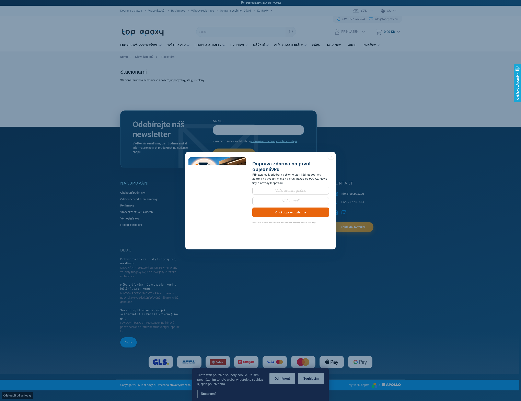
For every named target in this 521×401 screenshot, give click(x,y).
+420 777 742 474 (352, 201)
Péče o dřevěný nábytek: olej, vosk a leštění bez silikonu (148, 286)
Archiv (128, 342)
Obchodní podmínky (133, 192)
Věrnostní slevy (129, 218)
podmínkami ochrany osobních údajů (273, 141)
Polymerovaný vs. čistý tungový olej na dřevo (148, 261)
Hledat (290, 31)
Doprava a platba (131, 10)
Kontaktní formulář (353, 227)
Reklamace (178, 10)
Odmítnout (282, 378)
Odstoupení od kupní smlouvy (139, 199)
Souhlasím (311, 378)
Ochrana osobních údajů (235, 10)
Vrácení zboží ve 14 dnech (136, 212)
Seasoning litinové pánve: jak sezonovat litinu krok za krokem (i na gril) (149, 314)
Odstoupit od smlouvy (17, 395)
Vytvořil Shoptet (359, 385)
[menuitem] (141, 45)
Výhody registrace (202, 10)
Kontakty (263, 10)
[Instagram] (344, 212)
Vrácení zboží (156, 10)
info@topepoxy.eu (352, 193)
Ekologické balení (131, 224)
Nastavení (208, 394)
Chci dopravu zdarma (290, 212)
